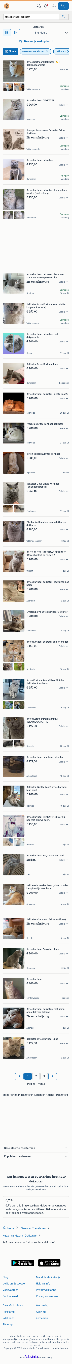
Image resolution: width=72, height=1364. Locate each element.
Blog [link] (5, 1277)
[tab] (7, 32)
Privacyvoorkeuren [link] (47, 1296)
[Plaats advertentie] (63, 6)
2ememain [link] (42, 1318)
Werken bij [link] (42, 1305)
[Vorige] (19, 1076)
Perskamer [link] (9, 1311)
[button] (46, 6)
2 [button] (36, 1076)
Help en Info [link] (43, 1283)
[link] (7, 6)
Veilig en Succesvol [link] (14, 1283)
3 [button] (44, 1076)
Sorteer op (38, 27)
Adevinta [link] (41, 1311)
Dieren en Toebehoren (33, 51)
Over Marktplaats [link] (13, 1305)
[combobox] (31, 17)
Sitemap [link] (8, 1324)
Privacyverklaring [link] (46, 1290)
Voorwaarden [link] (10, 1290)
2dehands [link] (8, 1318)
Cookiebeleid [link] (10, 1296)
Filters (12, 51)
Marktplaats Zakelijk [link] (48, 1277)
